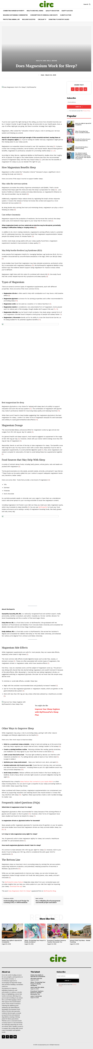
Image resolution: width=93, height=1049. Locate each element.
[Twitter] (77, 89)
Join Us (66, 980)
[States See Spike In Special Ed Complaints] (70, 124)
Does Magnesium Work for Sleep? (19, 891)
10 (16, 301)
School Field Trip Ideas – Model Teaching (82, 147)
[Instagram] (7, 1036)
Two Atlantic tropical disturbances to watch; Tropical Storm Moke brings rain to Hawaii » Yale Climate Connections (83, 155)
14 (39, 319)
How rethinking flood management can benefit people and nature (48, 901)
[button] (87, 4)
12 (54, 309)
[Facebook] (73, 89)
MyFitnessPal (43, 507)
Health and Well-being (46, 60)
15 (22, 769)
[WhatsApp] (85, 89)
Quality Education (36, 996)
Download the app (16, 886)
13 (56, 309)
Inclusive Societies (36, 978)
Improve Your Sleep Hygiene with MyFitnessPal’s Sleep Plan (47, 712)
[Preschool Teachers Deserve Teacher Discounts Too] (70, 140)
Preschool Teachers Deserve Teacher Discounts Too (82, 139)
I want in (78, 106)
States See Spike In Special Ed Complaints (83, 124)
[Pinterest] (81, 89)
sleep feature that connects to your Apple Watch (36, 781)
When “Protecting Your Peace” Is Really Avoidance (82, 132)
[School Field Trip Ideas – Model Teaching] (70, 148)
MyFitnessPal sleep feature (14, 882)
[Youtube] (15, 1036)
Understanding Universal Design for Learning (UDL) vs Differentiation (16, 901)
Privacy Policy (86, 110)
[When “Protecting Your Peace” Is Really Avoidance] (70, 132)
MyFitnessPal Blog (50, 891)
